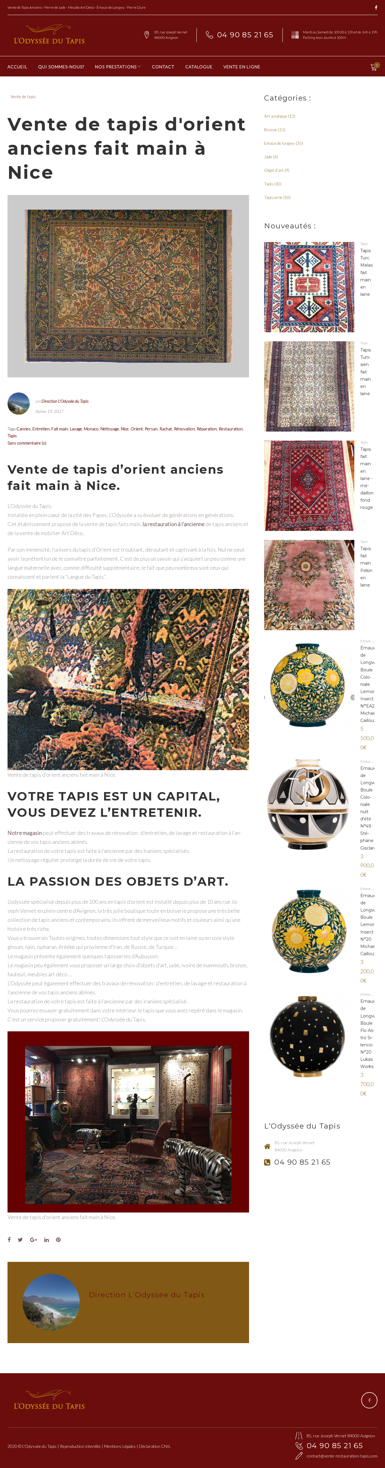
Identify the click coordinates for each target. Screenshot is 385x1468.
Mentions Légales (120, 1446)
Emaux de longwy (279, 143)
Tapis (12, 435)
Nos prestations (116, 66)
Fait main (59, 428)
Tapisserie (273, 197)
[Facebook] (376, 8)
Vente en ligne (241, 66)
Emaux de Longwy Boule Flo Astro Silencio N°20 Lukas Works (368, 1034)
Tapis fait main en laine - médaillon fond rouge (367, 478)
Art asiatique (275, 116)
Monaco (91, 428)
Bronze (270, 129)
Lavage (76, 428)
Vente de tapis (23, 96)
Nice (125, 428)
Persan (151, 428)
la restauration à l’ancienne (174, 524)
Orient (137, 428)
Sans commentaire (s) (27, 442)
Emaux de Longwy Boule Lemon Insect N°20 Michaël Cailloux (368, 924)
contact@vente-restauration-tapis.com (342, 1455)
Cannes (24, 428)
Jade (268, 156)
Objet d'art (274, 170)
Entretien (41, 428)
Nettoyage (109, 428)
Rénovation (184, 428)
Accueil (17, 66)
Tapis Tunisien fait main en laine (365, 371)
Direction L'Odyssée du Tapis (65, 401)
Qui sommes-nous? (61, 66)
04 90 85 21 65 (245, 34)
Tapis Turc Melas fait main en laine (366, 272)
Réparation (207, 428)
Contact (163, 66)
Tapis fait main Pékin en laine (366, 566)
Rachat (165, 428)
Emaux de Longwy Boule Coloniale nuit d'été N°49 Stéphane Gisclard (368, 808)
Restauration (231, 428)
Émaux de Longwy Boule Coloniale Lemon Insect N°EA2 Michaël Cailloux (368, 684)
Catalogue (199, 66)
